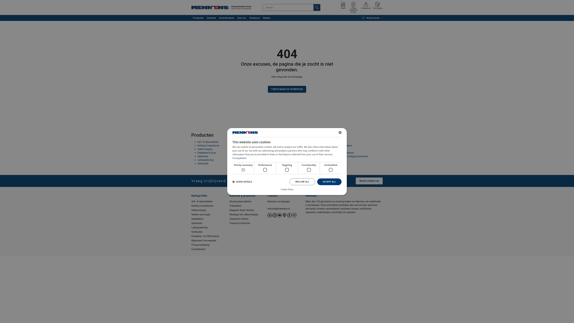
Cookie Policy (287, 189)
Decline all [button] (302, 181)
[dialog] (287, 161)
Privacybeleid (239, 158)
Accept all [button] (329, 181)
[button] (242, 181)
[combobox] (340, 132)
